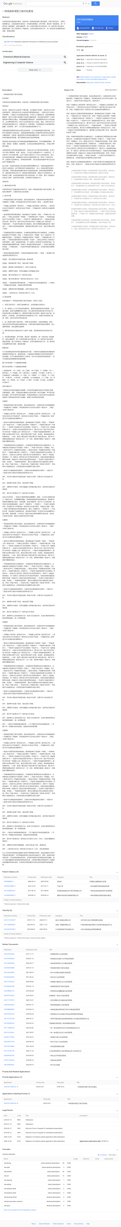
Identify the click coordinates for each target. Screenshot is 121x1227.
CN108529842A (9, 895)
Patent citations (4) (86, 77)
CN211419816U (9, 982)
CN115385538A (9, 925)
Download (103, 1155)
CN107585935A (9, 958)
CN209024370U (9, 1055)
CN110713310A (9, 1018)
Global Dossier (99, 82)
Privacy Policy (78, 1224)
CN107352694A (9, 954)
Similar (110, 28)
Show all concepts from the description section (20, 1210)
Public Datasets (58, 1224)
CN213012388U (9, 1046)
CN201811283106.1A (11, 1087)
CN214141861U (9, 1032)
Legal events (106, 77)
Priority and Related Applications (96, 79)
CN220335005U (9, 1005)
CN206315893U (9, 886)
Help (88, 1224)
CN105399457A (9, 1023)
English (91, 34)
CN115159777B (9, 1051)
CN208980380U (9, 1009)
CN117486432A (9, 1028)
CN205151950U (9, 1037)
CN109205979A (9, 986)
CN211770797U (9, 1000)
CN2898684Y (8, 881)
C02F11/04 (10, 42)
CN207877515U (9, 1042)
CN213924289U (9, 972)
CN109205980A (9, 968)
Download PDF (84, 28)
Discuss (108, 82)
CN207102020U (9, 1060)
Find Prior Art (99, 28)
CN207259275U (9, 1014)
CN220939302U (9, 1065)
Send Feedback (44, 1224)
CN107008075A (9, 891)
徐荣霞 (85, 37)
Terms (69, 1224)
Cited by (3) (97, 77)
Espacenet (90, 82)
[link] (31, 42)
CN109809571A (9, 991)
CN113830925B (9, 963)
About (34, 1224)
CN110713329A (9, 920)
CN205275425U (9, 995)
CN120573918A (9, 929)
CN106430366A (9, 977)
